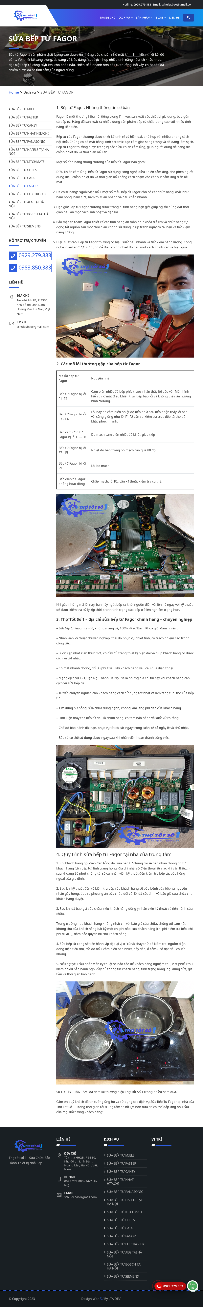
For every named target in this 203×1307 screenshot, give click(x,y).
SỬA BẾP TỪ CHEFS (23, 170)
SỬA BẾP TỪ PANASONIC (27, 141)
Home (14, 92)
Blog (160, 17)
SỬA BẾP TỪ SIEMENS (25, 226)
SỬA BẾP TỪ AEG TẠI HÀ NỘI (26, 204)
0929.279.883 (142, 4)
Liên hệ (174, 17)
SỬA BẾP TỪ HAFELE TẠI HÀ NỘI (29, 151)
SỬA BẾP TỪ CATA (21, 178)
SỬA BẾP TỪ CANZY (23, 125)
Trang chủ (108, 17)
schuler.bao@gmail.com (177, 4)
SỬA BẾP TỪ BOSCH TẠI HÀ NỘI (28, 216)
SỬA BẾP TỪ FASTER (23, 117)
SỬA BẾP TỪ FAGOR (23, 186)
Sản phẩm (143, 17)
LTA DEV (115, 1299)
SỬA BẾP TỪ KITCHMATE (27, 162)
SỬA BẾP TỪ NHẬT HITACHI (29, 133)
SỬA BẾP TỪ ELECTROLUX (27, 194)
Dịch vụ (125, 17)
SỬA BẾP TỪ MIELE (22, 109)
